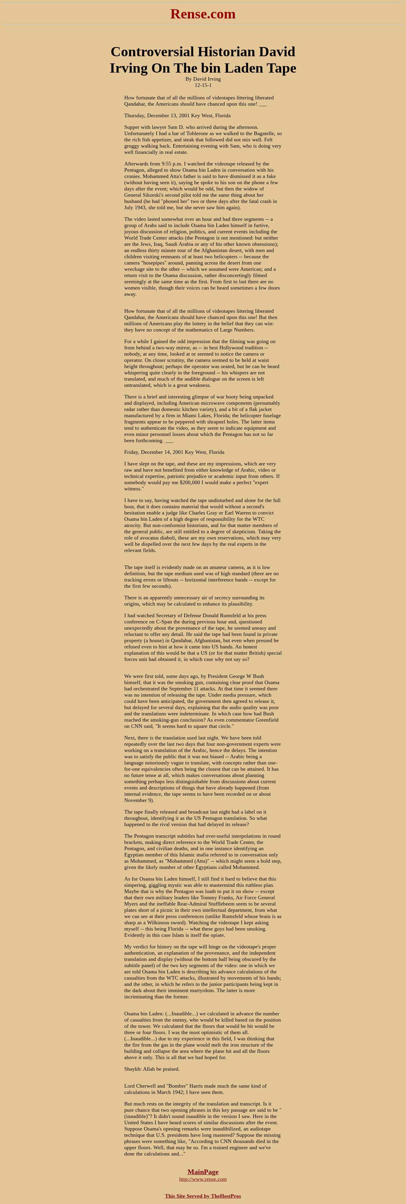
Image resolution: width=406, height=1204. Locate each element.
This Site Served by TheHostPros (203, 1196)
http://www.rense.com (203, 1179)
